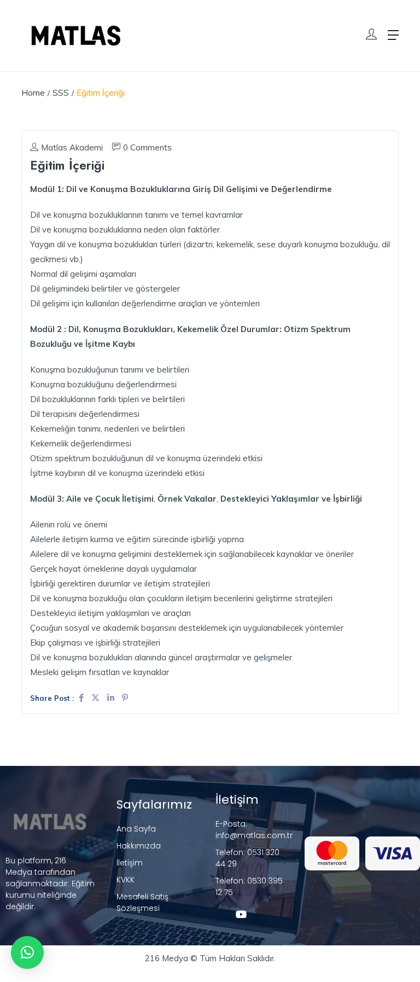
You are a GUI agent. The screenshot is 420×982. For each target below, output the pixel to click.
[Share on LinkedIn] (111, 698)
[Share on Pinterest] (125, 698)
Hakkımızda (138, 845)
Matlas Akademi (72, 147)
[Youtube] (241, 914)
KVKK (125, 879)
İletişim (129, 862)
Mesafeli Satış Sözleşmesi (142, 902)
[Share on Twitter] (96, 698)
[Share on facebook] (82, 698)
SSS (60, 93)
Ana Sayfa (136, 828)
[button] (27, 952)
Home (33, 93)
